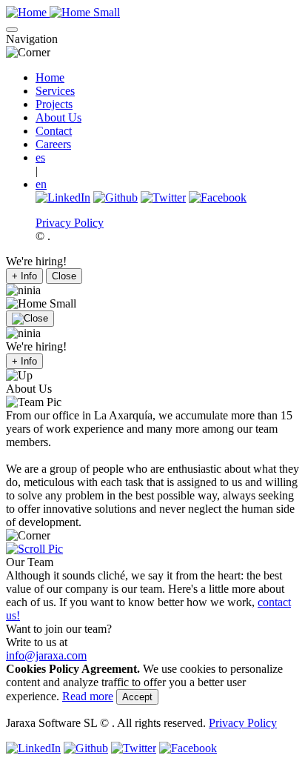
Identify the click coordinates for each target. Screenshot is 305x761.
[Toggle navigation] (12, 29)
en (41, 184)
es (40, 157)
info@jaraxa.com (46, 655)
